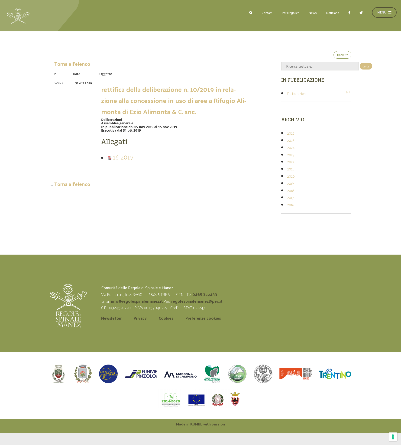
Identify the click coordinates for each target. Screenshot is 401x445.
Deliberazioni (296, 93)
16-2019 (122, 157)
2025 (290, 140)
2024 (290, 147)
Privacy (140, 318)
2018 (290, 190)
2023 (290, 155)
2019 (290, 183)
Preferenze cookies (203, 318)
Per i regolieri (290, 13)
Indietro (343, 54)
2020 (291, 176)
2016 (290, 205)
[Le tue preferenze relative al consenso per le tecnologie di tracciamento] (392, 436)
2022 (290, 162)
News (313, 13)
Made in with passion (200, 424)
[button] (251, 12)
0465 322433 (204, 294)
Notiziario (332, 13)
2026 (290, 133)
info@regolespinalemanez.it (137, 301)
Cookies (166, 318)
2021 (290, 169)
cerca (365, 66)
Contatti (267, 13)
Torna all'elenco (72, 64)
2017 (290, 197)
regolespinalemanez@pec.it (197, 301)
